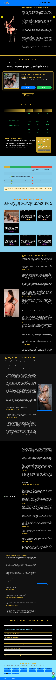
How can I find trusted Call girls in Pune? (12, 637)
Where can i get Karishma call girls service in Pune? (13, 655)
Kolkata (40, 671)
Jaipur (32, 671)
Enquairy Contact (40, 4)
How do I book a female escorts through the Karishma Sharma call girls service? (18, 644)
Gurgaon (24, 671)
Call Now (28, 87)
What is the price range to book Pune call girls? (13, 648)
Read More (23, 84)
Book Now (44, 150)
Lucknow (49, 671)
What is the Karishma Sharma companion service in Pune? (15, 627)
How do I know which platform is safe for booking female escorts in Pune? (17, 641)
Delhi (7, 671)
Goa (15, 671)
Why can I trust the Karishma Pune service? (12, 633)
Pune (15, 673)
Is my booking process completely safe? (11, 652)
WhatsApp (44, 87)
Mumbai (7, 673)
